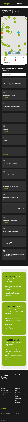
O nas (16, 400)
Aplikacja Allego (4, 390)
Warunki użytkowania (5, 416)
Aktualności (17, 392)
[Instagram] (19, 375)
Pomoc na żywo (4, 396)
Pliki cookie (3, 420)
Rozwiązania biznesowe (6, 392)
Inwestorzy (17, 388)
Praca (16, 390)
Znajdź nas (3, 388)
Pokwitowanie (18, 398)
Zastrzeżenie (21, 418)
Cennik (2, 394)
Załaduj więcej (21, 263)
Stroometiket (17, 402)
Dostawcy (3, 401)
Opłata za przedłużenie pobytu (20, 395)
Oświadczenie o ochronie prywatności (9, 418)
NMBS (2, 399)
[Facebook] (15, 375)
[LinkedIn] (17, 375)
